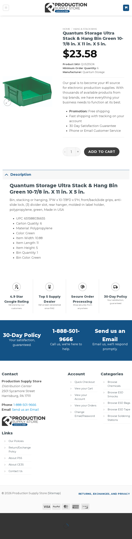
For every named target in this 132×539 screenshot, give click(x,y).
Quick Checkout (85, 382)
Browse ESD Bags (119, 403)
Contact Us (15, 471)
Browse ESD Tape (119, 409)
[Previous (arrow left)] (3, 532)
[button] (6, 8)
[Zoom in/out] (3, 516)
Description (20, 174)
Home (66, 28)
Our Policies (16, 441)
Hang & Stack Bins (85, 28)
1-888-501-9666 (25, 405)
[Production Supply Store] (66, 8)
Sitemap (54, 493)
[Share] (26, 516)
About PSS (15, 458)
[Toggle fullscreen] (15, 516)
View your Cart (84, 388)
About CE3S (16, 464)
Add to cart (101, 152)
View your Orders (85, 405)
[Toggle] (6, 174)
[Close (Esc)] (37, 516)
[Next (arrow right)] (15, 532)
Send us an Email (25, 409)
